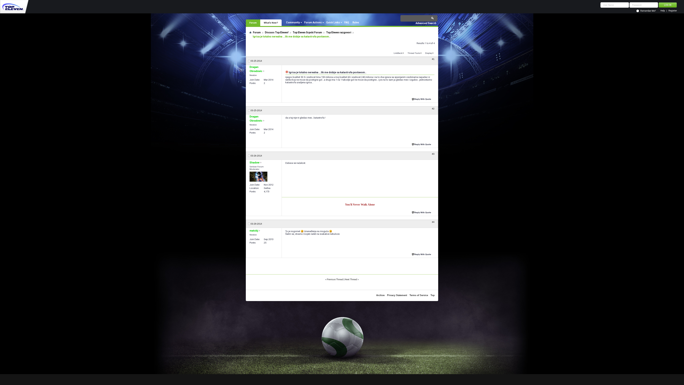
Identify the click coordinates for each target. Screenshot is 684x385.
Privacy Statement (397, 295)
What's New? (271, 22)
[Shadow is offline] (258, 177)
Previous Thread (335, 279)
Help (662, 11)
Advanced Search (426, 23)
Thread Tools (414, 53)
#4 (433, 222)
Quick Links (333, 22)
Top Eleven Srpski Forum (307, 32)
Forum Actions (313, 22)
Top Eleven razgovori (338, 32)
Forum (253, 22)
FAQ (346, 22)
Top (433, 295)
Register (673, 11)
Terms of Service (419, 295)
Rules (356, 22)
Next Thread (351, 279)
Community (293, 22)
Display (428, 53)
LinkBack (398, 53)
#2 (433, 108)
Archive (380, 295)
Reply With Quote (422, 99)
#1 (433, 59)
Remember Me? (648, 11)
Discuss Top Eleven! (277, 32)
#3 (433, 154)
